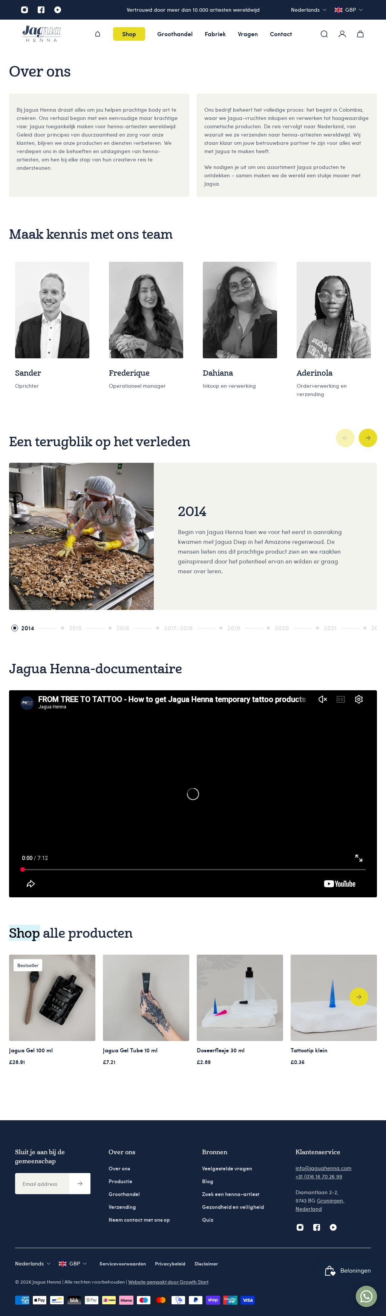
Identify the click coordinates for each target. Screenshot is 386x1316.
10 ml (130, 1050)
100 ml (31, 1050)
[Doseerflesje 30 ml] (240, 998)
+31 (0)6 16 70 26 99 (319, 1176)
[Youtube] (57, 10)
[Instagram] (24, 10)
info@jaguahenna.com (323, 1168)
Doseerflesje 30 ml (221, 1050)
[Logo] (41, 34)
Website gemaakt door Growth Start (168, 1281)
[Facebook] (41, 10)
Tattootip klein (309, 1050)
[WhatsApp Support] (366, 1296)
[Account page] (342, 34)
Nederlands (29, 1263)
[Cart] (360, 34)
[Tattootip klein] (334, 998)
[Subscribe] (79, 1183)
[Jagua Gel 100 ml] (52, 998)
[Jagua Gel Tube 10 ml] (146, 998)
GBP (74, 1263)
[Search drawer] (324, 34)
